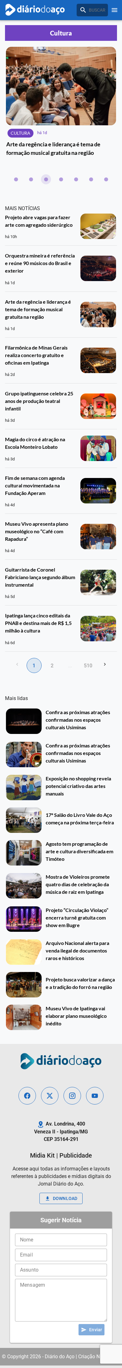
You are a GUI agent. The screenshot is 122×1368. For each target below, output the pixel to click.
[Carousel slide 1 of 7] (16, 179)
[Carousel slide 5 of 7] (76, 179)
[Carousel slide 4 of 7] (61, 179)
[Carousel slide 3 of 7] (46, 179)
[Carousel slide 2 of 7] (31, 179)
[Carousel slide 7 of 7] (106, 179)
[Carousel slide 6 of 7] (91, 179)
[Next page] (105, 664)
